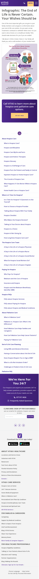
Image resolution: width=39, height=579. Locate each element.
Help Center (26, 571)
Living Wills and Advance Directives (16, 349)
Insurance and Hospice (12, 283)
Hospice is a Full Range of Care (14, 166)
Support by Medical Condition (11, 520)
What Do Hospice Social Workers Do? (17, 260)
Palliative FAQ (7, 371)
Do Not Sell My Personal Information (19, 573)
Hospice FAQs (7, 295)
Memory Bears (6, 537)
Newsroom (5, 462)
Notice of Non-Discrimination (11, 475)
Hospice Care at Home (8, 486)
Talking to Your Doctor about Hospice (17, 224)
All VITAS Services (7, 509)
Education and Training (9, 554)
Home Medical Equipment (9, 493)
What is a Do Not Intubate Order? (16, 362)
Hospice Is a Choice (10, 229)
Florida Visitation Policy (9, 468)
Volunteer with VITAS (8, 458)
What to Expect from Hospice (11, 524)
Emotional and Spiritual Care (10, 506)
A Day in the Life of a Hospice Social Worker (19, 256)
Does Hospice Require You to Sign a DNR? (18, 358)
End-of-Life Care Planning (11, 344)
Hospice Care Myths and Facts (14, 152)
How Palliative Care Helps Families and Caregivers (17, 329)
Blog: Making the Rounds (9, 561)
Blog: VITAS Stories (7, 530)
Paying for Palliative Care (13, 340)
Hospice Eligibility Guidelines (10, 548)
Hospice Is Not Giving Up (12, 233)
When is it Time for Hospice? (12, 195)
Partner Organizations (8, 558)
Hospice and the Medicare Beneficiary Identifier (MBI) (17, 289)
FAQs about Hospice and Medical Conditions (19, 308)
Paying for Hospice (9, 270)
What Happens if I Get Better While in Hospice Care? (20, 185)
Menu (36, 3)
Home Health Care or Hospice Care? (16, 190)
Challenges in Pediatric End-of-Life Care (18, 367)
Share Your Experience (8, 534)
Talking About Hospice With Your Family (18, 211)
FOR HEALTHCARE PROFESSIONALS (15, 544)
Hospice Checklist (10, 215)
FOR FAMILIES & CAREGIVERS (13, 513)
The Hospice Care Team (10, 242)
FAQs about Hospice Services (14, 299)
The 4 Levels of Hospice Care (14, 179)
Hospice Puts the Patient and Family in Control (20, 170)
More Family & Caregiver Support (12, 540)
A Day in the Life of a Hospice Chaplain (17, 265)
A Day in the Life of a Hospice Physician (17, 247)
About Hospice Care (9, 139)
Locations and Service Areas (10, 455)
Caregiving (5, 517)
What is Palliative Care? (12, 317)
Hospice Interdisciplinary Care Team (13, 503)
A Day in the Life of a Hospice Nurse (16, 252)
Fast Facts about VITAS (9, 465)
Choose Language (14, 571)
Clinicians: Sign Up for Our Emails (12, 565)
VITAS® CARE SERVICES (10, 482)
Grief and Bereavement (9, 527)
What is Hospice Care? (12, 143)
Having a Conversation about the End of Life (19, 353)
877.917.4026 (19, 115)
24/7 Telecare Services (8, 489)
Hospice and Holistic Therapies (15, 157)
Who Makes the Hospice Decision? (16, 220)
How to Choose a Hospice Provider (16, 206)
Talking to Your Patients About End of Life (15, 551)
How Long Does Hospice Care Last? (16, 238)
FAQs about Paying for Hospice (15, 304)
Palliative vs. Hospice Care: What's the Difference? (17, 323)
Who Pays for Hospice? (12, 274)
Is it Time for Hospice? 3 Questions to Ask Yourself (18, 201)
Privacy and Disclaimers (9, 472)
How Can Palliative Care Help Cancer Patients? (20, 335)
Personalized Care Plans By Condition (13, 499)
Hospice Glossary (10, 161)
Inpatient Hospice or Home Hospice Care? (18, 175)
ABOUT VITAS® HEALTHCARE (13, 451)
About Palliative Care (10, 313)
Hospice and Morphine (12, 148)
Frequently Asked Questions (21, 401)
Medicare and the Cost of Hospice (16, 279)
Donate (3, 479)
